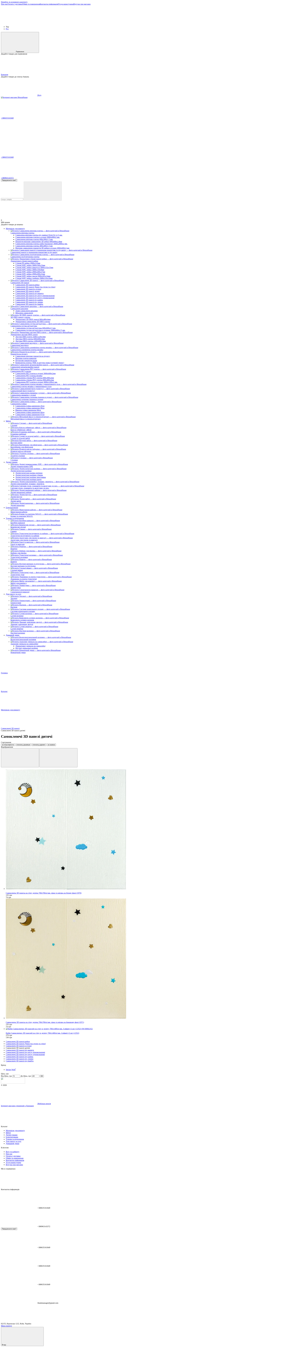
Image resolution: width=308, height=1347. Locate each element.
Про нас (4, 4)
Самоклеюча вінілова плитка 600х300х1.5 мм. (34, 239)
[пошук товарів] (43, 191)
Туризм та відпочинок (15, 518)
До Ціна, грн (26, 1076)
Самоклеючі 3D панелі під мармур (29, 293)
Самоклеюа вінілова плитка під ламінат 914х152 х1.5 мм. (38, 235)
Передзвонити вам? (9, 180)
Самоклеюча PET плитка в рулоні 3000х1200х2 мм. (36, 382)
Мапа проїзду (6, 1326)
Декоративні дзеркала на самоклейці (30, 646)
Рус (7, 29)
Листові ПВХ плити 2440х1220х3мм (30, 337)
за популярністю (8, 745)
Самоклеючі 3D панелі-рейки (27, 285)
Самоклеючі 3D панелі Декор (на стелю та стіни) (35, 287)
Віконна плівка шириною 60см (28, 410)
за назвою (51, 745)
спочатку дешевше (23, 745)
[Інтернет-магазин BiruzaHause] (13, 1083)
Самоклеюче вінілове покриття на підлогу (32, 356)
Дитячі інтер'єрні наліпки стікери (29, 475)
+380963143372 (7, 178)
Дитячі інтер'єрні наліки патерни (28, 473)
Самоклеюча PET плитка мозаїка (28, 376)
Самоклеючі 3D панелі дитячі (27, 291)
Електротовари (12, 508)
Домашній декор (12, 635)
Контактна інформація (49, 4)
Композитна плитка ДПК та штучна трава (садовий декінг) (39, 363)
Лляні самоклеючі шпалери (26, 311)
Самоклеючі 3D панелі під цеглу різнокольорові (35, 296)
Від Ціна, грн (6, 1076)
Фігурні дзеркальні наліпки (26, 648)
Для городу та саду (13, 594)
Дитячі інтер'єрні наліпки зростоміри (30, 477)
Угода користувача (65, 4)
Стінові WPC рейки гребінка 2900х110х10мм (33, 278)
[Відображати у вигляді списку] (58, 757)
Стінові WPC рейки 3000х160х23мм (30, 265)
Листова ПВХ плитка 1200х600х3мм (30, 341)
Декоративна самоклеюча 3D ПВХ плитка (32, 322)
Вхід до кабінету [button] (12, 1152)
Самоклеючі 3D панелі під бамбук (29, 304)
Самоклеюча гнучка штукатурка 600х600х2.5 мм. (35, 328)
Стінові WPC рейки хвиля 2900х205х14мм (32, 276)
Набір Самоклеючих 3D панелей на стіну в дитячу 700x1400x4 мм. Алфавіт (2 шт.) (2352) (42, 1033)
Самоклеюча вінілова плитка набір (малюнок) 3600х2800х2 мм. (41, 244)
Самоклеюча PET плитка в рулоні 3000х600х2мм (35, 373)
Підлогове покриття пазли (26, 360)
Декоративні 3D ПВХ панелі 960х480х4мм (33, 319)
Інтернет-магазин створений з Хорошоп (17, 1106)
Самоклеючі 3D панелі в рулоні (28, 289)
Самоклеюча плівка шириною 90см (29, 408)
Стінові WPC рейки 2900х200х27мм (30, 272)
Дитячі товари (11, 462)
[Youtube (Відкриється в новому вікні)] (19, 23)
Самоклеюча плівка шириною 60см (29, 412)
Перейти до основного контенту (14, 2)
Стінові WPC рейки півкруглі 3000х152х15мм (34, 267)
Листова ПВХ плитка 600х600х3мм (30, 339)
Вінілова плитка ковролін (25, 358)
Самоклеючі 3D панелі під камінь (29, 300)
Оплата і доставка (15, 4)
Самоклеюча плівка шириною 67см (29, 415)
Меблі (8, 421)
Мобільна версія (44, 1104)
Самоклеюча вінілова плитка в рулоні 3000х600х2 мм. (37, 237)
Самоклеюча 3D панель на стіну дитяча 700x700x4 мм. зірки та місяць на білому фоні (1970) (43, 893)
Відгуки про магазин (82, 4)
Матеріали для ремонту (15, 229)
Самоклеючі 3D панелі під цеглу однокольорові (34, 298)
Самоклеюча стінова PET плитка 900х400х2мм (34, 380)
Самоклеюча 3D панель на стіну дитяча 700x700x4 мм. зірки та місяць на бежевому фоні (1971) (45, 1022)
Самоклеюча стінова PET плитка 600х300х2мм (34, 378)
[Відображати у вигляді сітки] (20, 757)
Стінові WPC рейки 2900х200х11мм (30, 274)
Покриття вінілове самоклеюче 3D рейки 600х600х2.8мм (38, 242)
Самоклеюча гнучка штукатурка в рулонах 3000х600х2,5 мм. (40, 330)
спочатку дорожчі (38, 745)
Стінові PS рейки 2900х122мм (27, 263)
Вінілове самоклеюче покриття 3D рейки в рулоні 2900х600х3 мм (42, 248)
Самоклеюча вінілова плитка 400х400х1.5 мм (34, 246)
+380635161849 (7, 118)
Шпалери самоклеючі (24, 313)
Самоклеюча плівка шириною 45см (29, 406)
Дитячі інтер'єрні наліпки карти (28, 479)
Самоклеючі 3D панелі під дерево (29, 302)
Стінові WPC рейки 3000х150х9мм (29, 270)
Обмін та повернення (31, 4)
